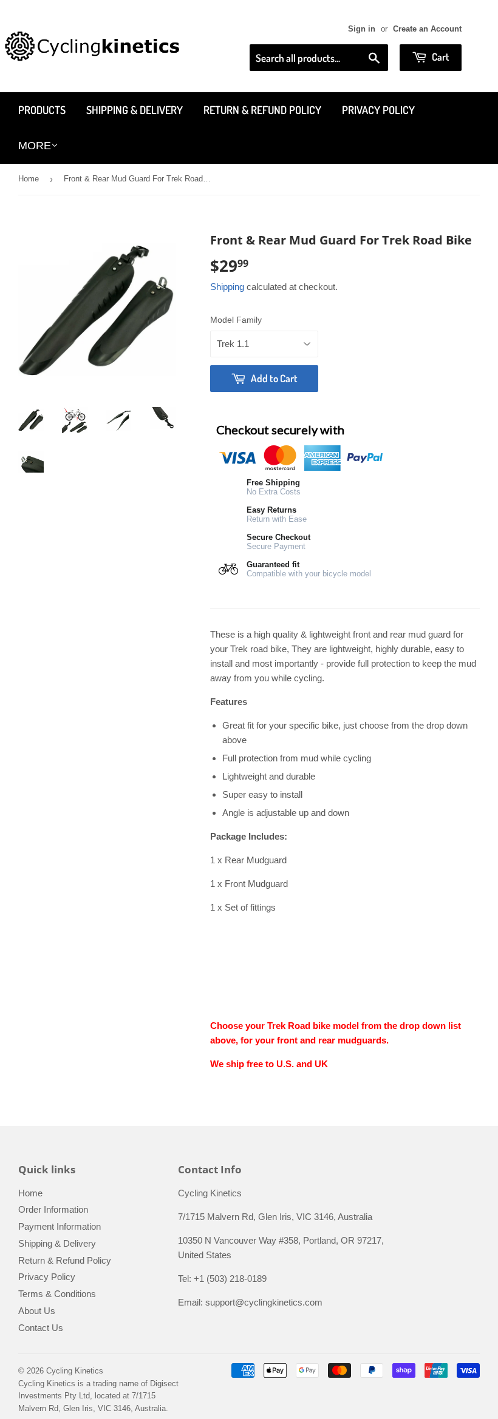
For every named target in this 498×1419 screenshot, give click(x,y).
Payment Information (59, 1226)
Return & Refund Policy (262, 109)
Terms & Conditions (57, 1294)
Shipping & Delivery (134, 109)
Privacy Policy (378, 109)
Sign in (361, 28)
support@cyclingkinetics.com (263, 1302)
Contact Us (40, 1328)
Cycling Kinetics (74, 1370)
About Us (36, 1311)
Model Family (236, 320)
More (34, 146)
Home (28, 178)
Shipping (227, 286)
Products (42, 109)
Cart (439, 56)
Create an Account (427, 28)
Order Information (53, 1209)
